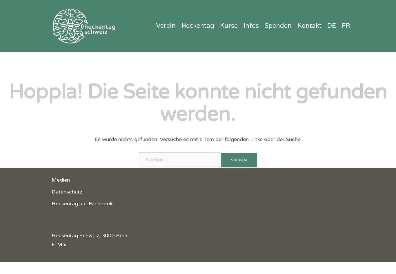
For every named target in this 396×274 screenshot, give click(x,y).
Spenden (278, 26)
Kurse (229, 26)
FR (346, 26)
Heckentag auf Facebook (82, 203)
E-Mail (60, 244)
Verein (166, 26)
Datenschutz (67, 192)
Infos (251, 26)
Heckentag (197, 26)
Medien (61, 180)
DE (331, 26)
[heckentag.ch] (81, 26)
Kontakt (309, 26)
